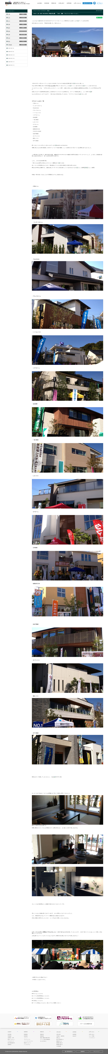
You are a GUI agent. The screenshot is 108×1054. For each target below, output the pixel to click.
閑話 (48, 10)
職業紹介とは (59, 1041)
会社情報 (9, 1034)
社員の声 (74, 1036)
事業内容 (53, 3)
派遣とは (58, 1037)
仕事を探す (61, 3)
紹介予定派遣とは (59, 1039)
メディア (25, 1037)
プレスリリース (27, 1039)
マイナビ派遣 (36, 1003)
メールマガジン (92, 1037)
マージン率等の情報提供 (45, 1039)
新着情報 (46, 3)
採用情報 (69, 3)
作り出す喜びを (43, 1041)
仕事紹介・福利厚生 (60, 1036)
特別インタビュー (11, 1039)
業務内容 (42, 1031)
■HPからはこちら (36, 993)
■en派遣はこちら (36, 1000)
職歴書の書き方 (59, 1044)
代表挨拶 (9, 1036)
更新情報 (25, 1036)
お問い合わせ (77, 3)
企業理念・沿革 (11, 1037)
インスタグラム (27, 1044)
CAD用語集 (58, 1046)
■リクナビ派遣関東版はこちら (39, 996)
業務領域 (42, 1036)
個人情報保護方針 (11, 1042)
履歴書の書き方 (59, 1042)
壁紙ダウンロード (27, 1042)
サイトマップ (96, 1051)
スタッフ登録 (91, 1036)
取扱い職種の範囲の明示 (45, 1037)
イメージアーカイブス (28, 1041)
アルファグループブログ (39, 10)
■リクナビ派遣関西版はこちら (39, 998)
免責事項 (9, 1044)
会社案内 (39, 3)
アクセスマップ (11, 1041)
